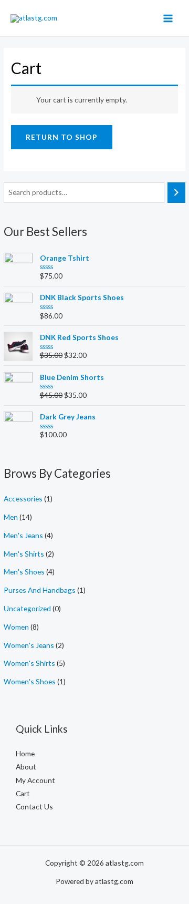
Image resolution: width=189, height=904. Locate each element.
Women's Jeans (29, 645)
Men (11, 516)
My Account (35, 780)
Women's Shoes (30, 681)
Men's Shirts (24, 553)
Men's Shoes (24, 571)
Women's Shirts (29, 663)
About (26, 766)
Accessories (23, 498)
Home (25, 753)
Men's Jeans (23, 535)
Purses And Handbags (40, 589)
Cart (23, 793)
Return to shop (62, 136)
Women (16, 626)
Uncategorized (27, 608)
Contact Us (34, 806)
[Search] (176, 192)
